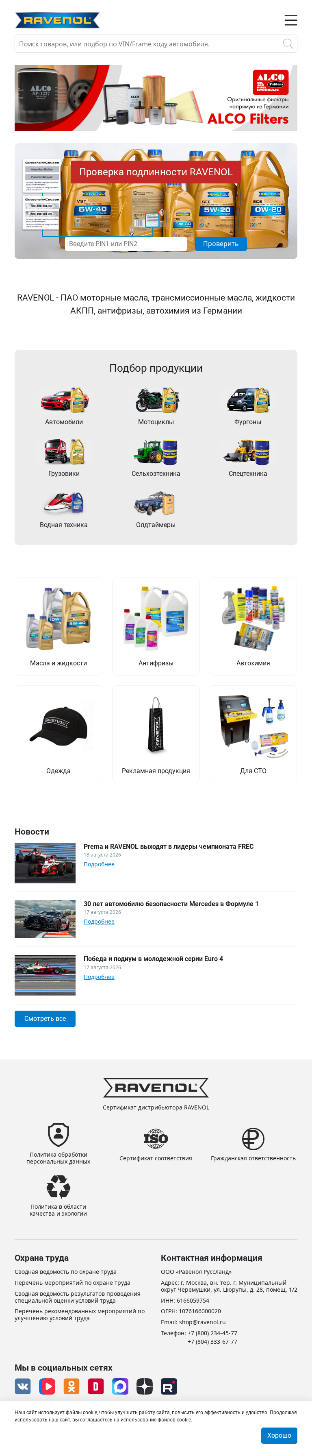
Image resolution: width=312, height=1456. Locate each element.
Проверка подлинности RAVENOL (156, 172)
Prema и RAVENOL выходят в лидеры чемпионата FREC (169, 846)
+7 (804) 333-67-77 (212, 1341)
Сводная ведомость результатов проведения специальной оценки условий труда (78, 1297)
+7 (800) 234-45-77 (212, 1333)
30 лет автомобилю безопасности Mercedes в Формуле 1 (171, 904)
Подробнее (99, 864)
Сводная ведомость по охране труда (66, 1272)
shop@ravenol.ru (202, 1322)
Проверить (221, 243)
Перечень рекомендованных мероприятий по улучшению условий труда (80, 1315)
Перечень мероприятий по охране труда (72, 1282)
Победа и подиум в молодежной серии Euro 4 (153, 959)
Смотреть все (45, 1018)
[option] (156, 98)
